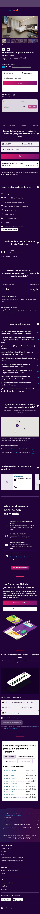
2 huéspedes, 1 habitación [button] (13, 78)
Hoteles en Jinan (9, 794)
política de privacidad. (12, 728)
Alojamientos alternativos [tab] (26, 756)
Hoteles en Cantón (9, 778)
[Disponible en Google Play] (6, 899)
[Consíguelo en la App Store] (18, 899)
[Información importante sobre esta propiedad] (38, 273)
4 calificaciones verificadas (21, 67)
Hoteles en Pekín (9, 775)
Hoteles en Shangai (10, 770)
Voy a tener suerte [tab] (10, 761)
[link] (20, 568)
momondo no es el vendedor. (13, 821)
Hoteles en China (29, 835)
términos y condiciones (32, 726)
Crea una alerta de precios (18, 557)
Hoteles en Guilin (9, 781)
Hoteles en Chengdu (10, 797)
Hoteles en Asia (19, 835)
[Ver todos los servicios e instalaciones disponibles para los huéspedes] (38, 187)
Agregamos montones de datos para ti (16, 824)
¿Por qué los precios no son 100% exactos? (18, 828)
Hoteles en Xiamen (9, 773)
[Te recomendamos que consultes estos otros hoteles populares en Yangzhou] (38, 467)
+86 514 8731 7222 (8, 64)
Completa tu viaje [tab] (25, 761)
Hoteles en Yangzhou (25, 837)
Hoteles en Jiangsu (12, 837)
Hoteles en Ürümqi (9, 789)
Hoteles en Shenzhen (10, 783)
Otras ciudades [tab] (9, 756)
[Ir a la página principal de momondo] (13, 10)
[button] (3, 10)
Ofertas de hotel (7, 835)
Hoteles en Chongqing (11, 786)
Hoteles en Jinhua (9, 791)
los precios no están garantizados (12, 815)
